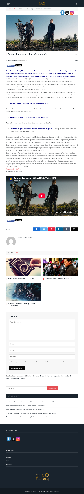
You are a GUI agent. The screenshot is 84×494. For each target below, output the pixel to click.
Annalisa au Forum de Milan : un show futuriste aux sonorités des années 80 (30, 402)
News (76, 60)
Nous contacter (54, 491)
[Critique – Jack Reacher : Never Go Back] (60, 267)
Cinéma (8, 457)
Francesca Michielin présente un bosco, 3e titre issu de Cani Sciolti (26, 417)
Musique (9, 464)
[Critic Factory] (42, 3)
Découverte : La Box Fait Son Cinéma (21, 279)
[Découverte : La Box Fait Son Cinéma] (23, 267)
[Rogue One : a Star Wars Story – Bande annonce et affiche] (23, 292)
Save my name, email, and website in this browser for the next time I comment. (37, 362)
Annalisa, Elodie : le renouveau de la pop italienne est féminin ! (25, 406)
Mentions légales (43, 491)
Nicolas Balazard (13, 60)
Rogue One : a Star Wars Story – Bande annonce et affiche (22, 305)
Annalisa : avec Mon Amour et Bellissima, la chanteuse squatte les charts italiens (31, 413)
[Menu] (8, 3)
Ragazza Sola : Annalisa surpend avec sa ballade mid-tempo (25, 409)
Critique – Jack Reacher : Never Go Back (59, 279)
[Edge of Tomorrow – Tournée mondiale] (42, 33)
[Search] (76, 3)
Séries (8, 461)
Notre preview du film (13, 169)
